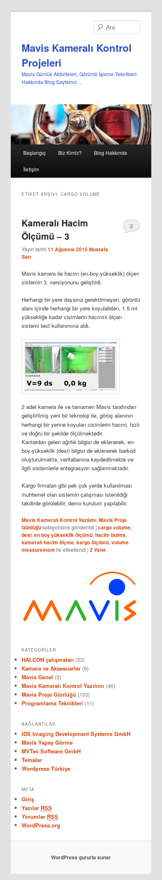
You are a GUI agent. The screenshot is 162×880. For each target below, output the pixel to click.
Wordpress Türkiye (46, 768)
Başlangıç (34, 152)
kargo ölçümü (92, 542)
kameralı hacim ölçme (48, 542)
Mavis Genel (37, 677)
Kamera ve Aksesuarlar (51, 668)
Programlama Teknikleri (52, 703)
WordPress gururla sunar (81, 857)
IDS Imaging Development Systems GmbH (76, 734)
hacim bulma (110, 535)
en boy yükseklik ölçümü (63, 535)
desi (27, 535)
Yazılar (37, 808)
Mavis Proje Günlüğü (49, 694)
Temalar (32, 760)
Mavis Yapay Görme (47, 742)
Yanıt (98, 549)
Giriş (28, 799)
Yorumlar (40, 816)
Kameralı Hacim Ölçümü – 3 (55, 229)
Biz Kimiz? (70, 152)
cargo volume (114, 527)
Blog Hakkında (110, 152)
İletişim (31, 169)
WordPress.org (41, 825)
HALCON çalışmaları (48, 660)
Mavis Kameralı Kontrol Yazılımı (59, 520)
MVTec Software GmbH (51, 751)
